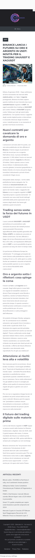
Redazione (25, 549)
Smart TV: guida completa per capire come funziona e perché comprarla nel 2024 (16, 504)
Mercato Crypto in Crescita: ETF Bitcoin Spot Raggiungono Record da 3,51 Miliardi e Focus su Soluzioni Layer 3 (16, 513)
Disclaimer (7, 549)
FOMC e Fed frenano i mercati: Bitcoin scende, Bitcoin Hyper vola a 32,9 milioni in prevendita (17, 496)
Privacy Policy (16, 549)
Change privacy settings (8, 556)
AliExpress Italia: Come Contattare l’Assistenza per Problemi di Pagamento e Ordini (17, 488)
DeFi (5, 39)
